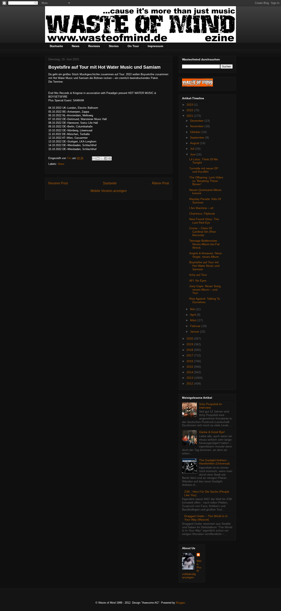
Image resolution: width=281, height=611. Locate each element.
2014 (190, 372)
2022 (190, 110)
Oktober (195, 132)
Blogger (180, 602)
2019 (190, 344)
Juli (192, 148)
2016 (190, 361)
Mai (193, 309)
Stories (114, 46)
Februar (195, 326)
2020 (190, 338)
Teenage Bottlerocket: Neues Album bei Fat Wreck (204, 244)
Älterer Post (160, 183)
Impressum (155, 46)
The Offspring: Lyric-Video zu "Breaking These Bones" (206, 181)
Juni (193, 154)
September (197, 137)
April (193, 314)
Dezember (197, 120)
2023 (190, 104)
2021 (190, 115)
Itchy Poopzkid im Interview (210, 405)
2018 (190, 349)
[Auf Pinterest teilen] (110, 158)
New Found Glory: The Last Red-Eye (204, 220)
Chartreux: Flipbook (202, 213)
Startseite (56, 46)
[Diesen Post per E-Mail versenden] (94, 158)
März (193, 320)
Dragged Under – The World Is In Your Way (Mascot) (206, 517)
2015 (190, 366)
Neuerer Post (58, 183)
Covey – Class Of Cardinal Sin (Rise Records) (202, 231)
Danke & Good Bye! (212, 432)
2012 (190, 383)
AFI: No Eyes (197, 280)
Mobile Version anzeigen (109, 191)
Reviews (94, 46)
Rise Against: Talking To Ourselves (204, 300)
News (75, 46)
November (197, 126)
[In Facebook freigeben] (106, 158)
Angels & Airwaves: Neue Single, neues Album (205, 255)
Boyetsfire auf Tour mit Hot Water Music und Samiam (204, 266)
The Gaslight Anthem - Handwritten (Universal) (214, 462)
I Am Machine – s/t (201, 208)
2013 (190, 377)
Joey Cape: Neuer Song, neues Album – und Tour (205, 289)
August (195, 143)
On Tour (133, 46)
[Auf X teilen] (102, 158)
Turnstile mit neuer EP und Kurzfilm (203, 170)
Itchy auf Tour (198, 274)
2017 (190, 355)
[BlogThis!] (98, 158)
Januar (195, 331)
